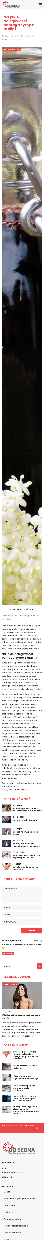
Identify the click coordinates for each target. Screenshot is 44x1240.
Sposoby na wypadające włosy (25, 833)
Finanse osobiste (12, 1219)
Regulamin (7, 1177)
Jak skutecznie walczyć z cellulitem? (25, 868)
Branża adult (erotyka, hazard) (19, 1198)
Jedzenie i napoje (12, 1232)
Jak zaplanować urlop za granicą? (18, 1125)
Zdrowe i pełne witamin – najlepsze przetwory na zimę (27, 809)
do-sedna (10, 609)
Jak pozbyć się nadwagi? (25, 820)
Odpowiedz (8, 953)
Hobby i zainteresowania (16, 1226)
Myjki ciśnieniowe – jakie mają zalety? (25, 1067)
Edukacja (8, 1212)
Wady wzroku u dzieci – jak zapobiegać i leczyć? (26, 856)
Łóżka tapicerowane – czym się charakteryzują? (25, 1077)
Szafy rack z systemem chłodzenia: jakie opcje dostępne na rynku (24, 1098)
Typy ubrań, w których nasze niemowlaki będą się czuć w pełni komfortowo (18, 1128)
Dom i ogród (10, 1205)
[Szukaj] (39, 966)
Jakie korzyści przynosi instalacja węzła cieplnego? (24, 1088)
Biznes (7, 1191)
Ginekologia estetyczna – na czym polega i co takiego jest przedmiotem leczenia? (26, 1055)
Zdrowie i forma (11, 49)
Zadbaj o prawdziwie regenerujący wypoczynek (26, 845)
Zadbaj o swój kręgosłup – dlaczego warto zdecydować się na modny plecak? (26, 1110)
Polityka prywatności (12, 1172)
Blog (4, 1168)
